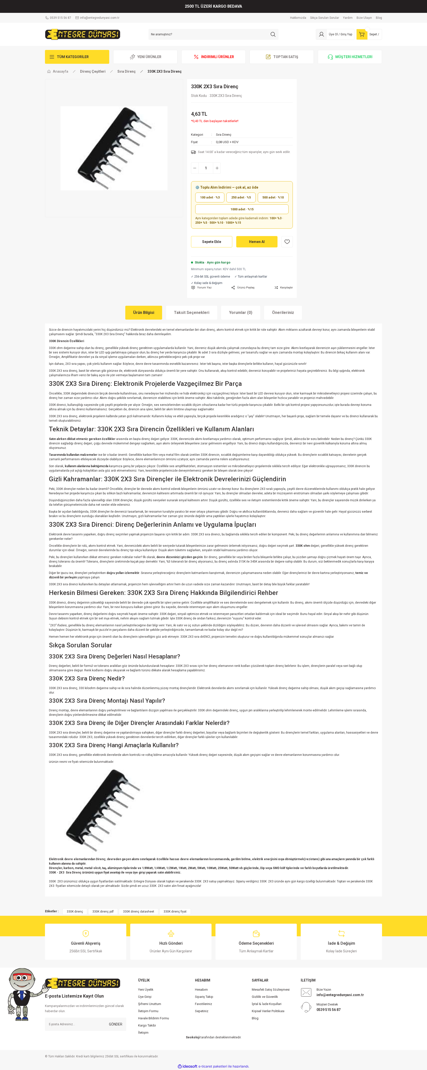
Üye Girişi (144, 997)
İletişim (143, 1032)
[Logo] (82, 34)
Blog (255, 1018)
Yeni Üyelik (145, 989)
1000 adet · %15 (242, 209)
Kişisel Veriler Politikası (268, 1011)
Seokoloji (193, 1037)
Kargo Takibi (147, 1025)
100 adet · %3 (210, 197)
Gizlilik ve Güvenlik (265, 997)
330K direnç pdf (103, 911)
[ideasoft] (187, 1066)
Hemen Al (257, 242)
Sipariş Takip (204, 997)
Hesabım (201, 989)
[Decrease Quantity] (195, 168)
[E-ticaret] (212, 1066)
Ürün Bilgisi (143, 312)
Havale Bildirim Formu (153, 1018)
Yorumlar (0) (240, 312)
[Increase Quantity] (217, 168)
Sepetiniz (201, 1011)
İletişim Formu (148, 1011)
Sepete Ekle (211, 242)
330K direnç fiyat (175, 911)
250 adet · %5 (241, 197)
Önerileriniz (283, 312)
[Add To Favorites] (287, 241)
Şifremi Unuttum (149, 1004)
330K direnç (75, 911)
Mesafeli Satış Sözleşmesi (271, 989)
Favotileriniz (203, 1004)
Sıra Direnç (223, 134)
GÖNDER (115, 1024)
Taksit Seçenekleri (191, 312)
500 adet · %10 (273, 197)
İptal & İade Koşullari (266, 1004)
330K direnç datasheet (138, 911)
